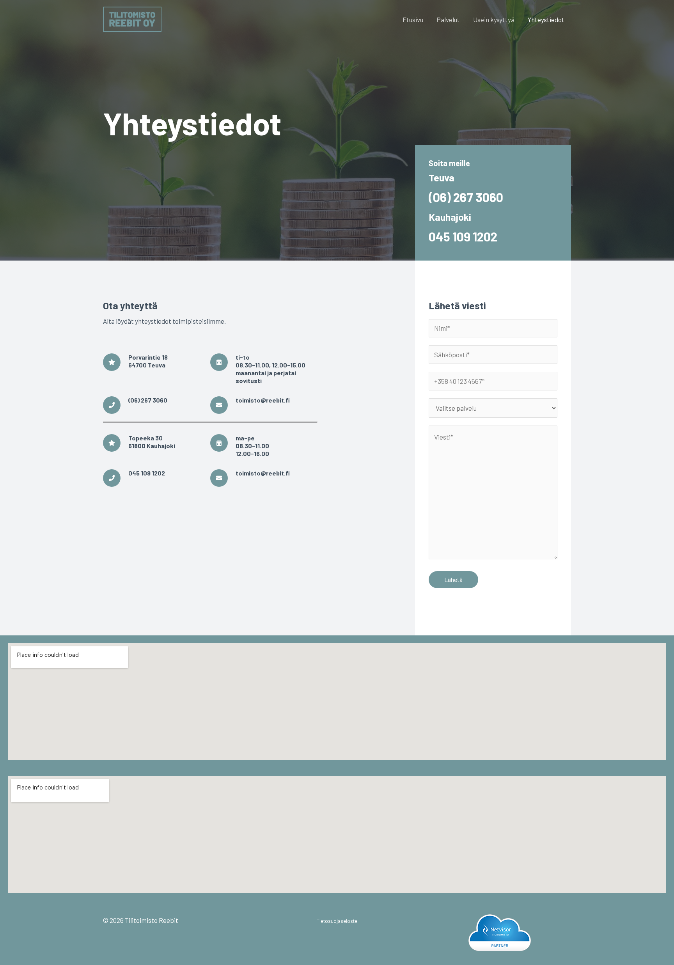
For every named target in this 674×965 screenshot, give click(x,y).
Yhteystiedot (546, 19)
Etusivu (413, 19)
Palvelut (448, 19)
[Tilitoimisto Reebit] (132, 18)
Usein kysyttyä (493, 19)
